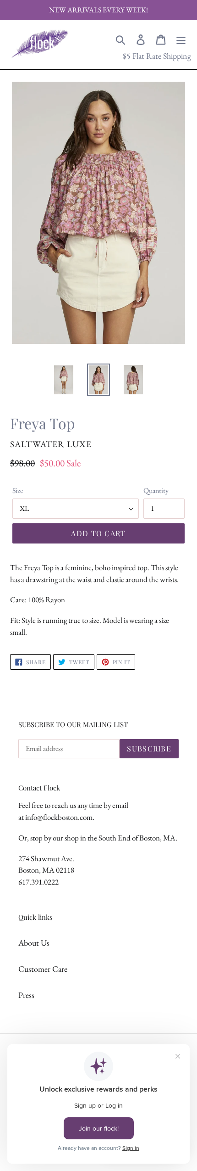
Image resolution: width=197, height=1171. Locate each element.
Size (17, 490)
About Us (33, 942)
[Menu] (181, 39)
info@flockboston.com (59, 817)
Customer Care (42, 969)
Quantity (156, 490)
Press (26, 995)
